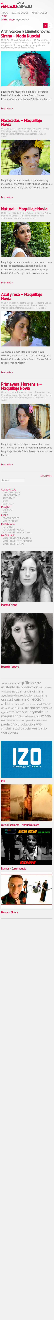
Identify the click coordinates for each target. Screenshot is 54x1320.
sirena (31, 47)
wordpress (9, 732)
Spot (5, 501)
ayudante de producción (17, 695)
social (4, 136)
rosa (38, 307)
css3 (10, 699)
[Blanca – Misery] (26, 873)
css (3, 699)
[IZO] (26, 742)
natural (17, 218)
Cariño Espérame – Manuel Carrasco (20, 824)
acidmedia (12, 683)
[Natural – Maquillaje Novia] (25, 240)
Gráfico (7, 509)
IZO (3, 781)
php (13, 724)
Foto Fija (8, 526)
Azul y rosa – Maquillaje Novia (21, 296)
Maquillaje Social (20, 131)
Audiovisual (8, 489)
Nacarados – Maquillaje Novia (21, 122)
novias (24, 47)
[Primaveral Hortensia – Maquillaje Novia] (25, 421)
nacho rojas (8, 720)
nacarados (33, 133)
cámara (20, 699)
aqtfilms (26, 683)
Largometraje (11, 495)
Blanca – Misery (9, 912)
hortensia (37, 395)
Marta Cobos (40, 12)
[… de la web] (16, 8)
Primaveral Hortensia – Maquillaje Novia (21, 386)
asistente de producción (19, 687)
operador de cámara (36, 720)
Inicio (4, 12)
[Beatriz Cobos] (27, 663)
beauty (19, 45)
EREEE (4, 515)
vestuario (39, 728)
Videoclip (8, 503)
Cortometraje (11, 492)
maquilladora (39, 45)
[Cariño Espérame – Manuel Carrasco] (26, 785)
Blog (4, 16)
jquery (29, 712)
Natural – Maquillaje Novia (24, 208)
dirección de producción (28, 704)
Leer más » (7, 108)
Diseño (5, 506)
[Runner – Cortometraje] (26, 829)
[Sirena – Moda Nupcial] (25, 69)
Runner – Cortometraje (13, 868)
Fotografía (6, 42)
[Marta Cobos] (27, 601)
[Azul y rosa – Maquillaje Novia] (25, 329)
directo (20, 708)
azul (35, 305)
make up (27, 45)
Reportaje (9, 498)
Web (5, 512)
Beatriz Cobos (20, 12)
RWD (38, 724)
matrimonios (7, 47)
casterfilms (40, 695)
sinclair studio (12, 728)
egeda (4, 712)
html (11, 712)
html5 (20, 712)
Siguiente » (46, 475)
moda (17, 47)
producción (26, 724)
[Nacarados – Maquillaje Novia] (25, 158)
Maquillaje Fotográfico (17, 541)
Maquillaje (34, 42)
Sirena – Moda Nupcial (20, 35)
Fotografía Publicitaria (17, 532)
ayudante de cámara (28, 691)
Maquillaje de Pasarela (17, 538)
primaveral (41, 397)
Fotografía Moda (20, 42)
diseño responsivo (38, 708)
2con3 (4, 683)
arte (37, 683)
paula (5, 724)
